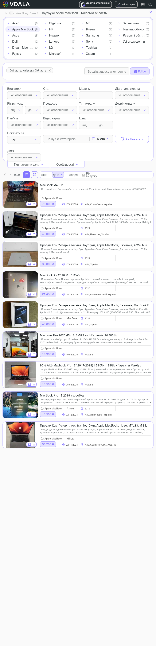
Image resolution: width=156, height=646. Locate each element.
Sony (89, 41)
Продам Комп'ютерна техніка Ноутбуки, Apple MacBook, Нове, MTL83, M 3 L (93, 425)
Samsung (92, 35)
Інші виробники (133, 29)
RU (143, 4)
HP (51, 29)
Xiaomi (91, 53)
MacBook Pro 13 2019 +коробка (62, 395)
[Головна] (6, 13)
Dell (15, 41)
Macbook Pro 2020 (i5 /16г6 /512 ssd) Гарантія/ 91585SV (79, 335)
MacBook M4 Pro (51, 185)
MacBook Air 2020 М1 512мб (60, 275)
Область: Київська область (28, 70)
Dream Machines (23, 47)
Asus (15, 35)
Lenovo (54, 41)
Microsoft (55, 53)
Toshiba (91, 47)
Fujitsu (16, 53)
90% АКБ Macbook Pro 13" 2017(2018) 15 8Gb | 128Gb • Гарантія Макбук (90, 365)
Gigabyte (55, 23)
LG (51, 47)
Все (13, 140)
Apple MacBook (23, 29)
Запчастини (131, 23)
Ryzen (90, 29)
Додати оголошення (97, 3)
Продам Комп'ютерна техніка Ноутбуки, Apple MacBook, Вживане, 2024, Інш (93, 215)
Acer (15, 23)
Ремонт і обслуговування (137, 35)
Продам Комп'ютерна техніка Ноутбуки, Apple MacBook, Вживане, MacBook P (94, 305)
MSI (88, 23)
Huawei (54, 35)
